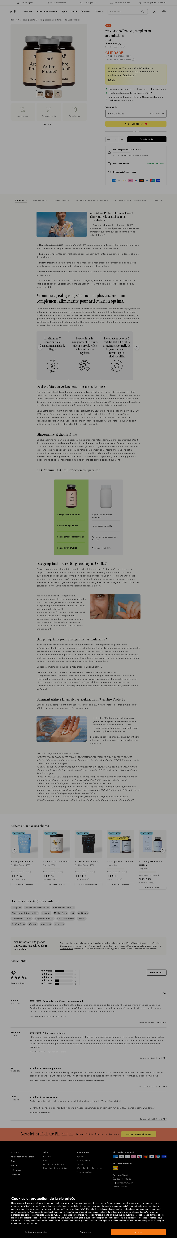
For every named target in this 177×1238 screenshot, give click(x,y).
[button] (89, 615)
